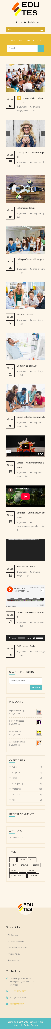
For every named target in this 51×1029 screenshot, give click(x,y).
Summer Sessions (16, 941)
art (12, 859)
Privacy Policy (14, 954)
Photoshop (27, 789)
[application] (25, 550)
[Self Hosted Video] (10, 575)
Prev (8, 133)
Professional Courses (17, 947)
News (27, 778)
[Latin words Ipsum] (10, 216)
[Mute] (34, 638)
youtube (34, 526)
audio (35, 651)
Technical (27, 794)
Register (32, 22)
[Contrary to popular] (10, 374)
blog (35, 162)
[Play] (9, 638)
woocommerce (23, 526)
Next (43, 133)
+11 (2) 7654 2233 (18, 991)
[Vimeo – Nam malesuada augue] (10, 471)
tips (22, 870)
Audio (27, 767)
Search (36, 688)
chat (40, 162)
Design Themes (31, 1025)
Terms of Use (14, 960)
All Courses (13, 935)
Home (13, 41)
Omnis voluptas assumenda (31, 417)
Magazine (27, 772)
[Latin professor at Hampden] (10, 268)
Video (27, 800)
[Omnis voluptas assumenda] (10, 425)
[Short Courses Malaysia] (25, 9)
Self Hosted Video (26, 566)
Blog (20, 41)
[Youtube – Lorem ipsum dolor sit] (10, 521)
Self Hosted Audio (26, 646)
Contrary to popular (26, 366)
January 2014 (17, 837)
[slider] (40, 637)
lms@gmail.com (17, 1003)
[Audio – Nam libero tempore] (10, 621)
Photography (27, 783)
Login (21, 22)
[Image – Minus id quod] (10, 106)
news (26, 110)
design (19, 110)
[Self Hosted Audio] (10, 655)
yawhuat (23, 107)
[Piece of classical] (10, 323)
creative (36, 107)
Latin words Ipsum (26, 208)
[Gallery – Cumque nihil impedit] (10, 161)
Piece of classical (26, 314)
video (19, 426)
